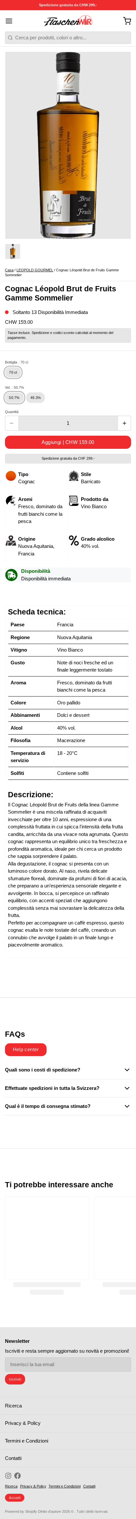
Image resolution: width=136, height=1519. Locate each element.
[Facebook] (17, 1475)
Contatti (13, 1458)
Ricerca (13, 1405)
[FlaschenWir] (68, 21)
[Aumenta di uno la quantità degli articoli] (124, 423)
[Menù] (11, 20)
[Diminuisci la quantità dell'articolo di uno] (11, 423)
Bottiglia (16, 362)
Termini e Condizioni (26, 1441)
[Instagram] (8, 1475)
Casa (9, 270)
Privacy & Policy (23, 1423)
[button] (68, 442)
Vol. (14, 387)
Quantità (11, 412)
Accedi (14, 1498)
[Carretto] (124, 20)
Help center (26, 1049)
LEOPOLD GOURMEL (35, 270)
